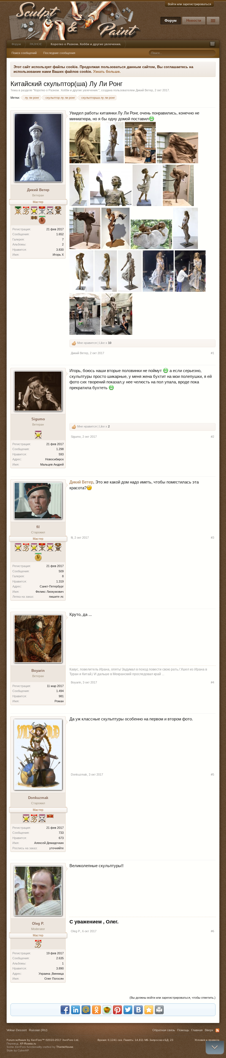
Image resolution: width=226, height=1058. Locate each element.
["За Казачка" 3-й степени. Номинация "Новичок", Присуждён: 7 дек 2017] (58, 548)
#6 (212, 931)
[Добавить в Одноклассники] (96, 1009)
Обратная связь (163, 1030)
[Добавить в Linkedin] (75, 1009)
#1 (212, 353)
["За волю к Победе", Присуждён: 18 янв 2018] (50, 211)
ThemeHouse (64, 1046)
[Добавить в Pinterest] (117, 1009)
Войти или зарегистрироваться (189, 4)
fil (38, 527)
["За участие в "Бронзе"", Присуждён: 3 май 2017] (34, 220)
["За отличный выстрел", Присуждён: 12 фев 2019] (18, 548)
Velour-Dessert (17, 1030)
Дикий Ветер (144, 90)
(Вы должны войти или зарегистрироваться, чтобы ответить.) (173, 997)
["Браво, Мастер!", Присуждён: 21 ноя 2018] (26, 211)
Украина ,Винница (51, 973)
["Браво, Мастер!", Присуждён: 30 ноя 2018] (34, 819)
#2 (212, 436)
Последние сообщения (59, 53)
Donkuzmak (38, 798)
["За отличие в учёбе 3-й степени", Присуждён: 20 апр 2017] (42, 220)
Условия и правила (207, 1039)
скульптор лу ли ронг (60, 97)
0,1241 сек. (115, 1039)
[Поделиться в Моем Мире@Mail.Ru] (86, 1009)
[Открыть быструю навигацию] (212, 44)
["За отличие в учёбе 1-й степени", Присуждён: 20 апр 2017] (38, 557)
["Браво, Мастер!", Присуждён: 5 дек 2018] (26, 548)
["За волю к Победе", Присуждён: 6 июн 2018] (42, 819)
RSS (217, 1030)
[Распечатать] (159, 1009)
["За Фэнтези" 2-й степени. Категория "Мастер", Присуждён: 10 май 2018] (42, 211)
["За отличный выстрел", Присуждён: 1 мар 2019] (26, 819)
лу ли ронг (32, 97)
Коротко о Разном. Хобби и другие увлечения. (66, 90)
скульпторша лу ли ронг (98, 97)
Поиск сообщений (24, 53)
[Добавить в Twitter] (127, 1009)
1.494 (60, 691)
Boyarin (38, 671)
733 (61, 832)
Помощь (183, 1030)
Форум (171, 20)
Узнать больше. (107, 72)
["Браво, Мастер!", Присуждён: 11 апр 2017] (38, 944)
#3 (212, 537)
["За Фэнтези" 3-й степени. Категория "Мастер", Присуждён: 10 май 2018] (42, 548)
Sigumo (38, 419)
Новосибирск (54, 459)
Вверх (209, 1030)
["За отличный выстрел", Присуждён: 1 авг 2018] (34, 211)
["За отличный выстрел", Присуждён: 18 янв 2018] (50, 548)
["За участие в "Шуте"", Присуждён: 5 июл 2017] (50, 819)
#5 (212, 774)
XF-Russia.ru (28, 1043)
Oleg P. (38, 923)
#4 (212, 682)
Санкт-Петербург (52, 586)
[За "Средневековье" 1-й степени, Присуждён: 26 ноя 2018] (18, 211)
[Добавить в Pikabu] (107, 1009)
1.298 (60, 449)
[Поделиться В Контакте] (138, 1009)
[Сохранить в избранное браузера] (148, 1009)
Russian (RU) (38, 1030)
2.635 (60, 958)
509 (61, 571)
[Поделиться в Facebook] (65, 1009)
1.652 (60, 234)
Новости (193, 20)
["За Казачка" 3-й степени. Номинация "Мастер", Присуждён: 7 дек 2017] (58, 211)
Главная (197, 1030)
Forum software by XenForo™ (43, 1039)
